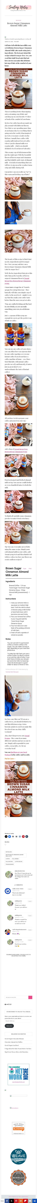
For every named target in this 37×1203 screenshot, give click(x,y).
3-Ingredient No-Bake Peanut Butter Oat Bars (18, 1048)
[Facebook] (7, 1201)
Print (30, 568)
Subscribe (9, 1026)
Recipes (18, 20)
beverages (9, 851)
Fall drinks (15, 858)
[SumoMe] (34, 1201)
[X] (11, 1201)
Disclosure (25, 1196)
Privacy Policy (18, 1196)
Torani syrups (10, 864)
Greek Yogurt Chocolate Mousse (14, 1039)
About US (11, 1196)
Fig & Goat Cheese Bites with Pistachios (16, 1052)
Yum (24, 568)
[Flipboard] (25, 1201)
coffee (8, 858)
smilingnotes (20, 871)
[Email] (30, 1201)
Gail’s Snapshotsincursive (19, 929)
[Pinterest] (16, 1201)
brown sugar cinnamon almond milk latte (14, 855)
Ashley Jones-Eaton (17, 889)
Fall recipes (9, 861)
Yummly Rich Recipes (12, 672)
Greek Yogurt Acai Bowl (12, 1045)
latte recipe (18, 861)
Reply (30, 889)
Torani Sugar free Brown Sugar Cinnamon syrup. (18, 280)
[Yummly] (20, 1201)
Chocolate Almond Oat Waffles (13, 1042)
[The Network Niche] (18, 1074)
